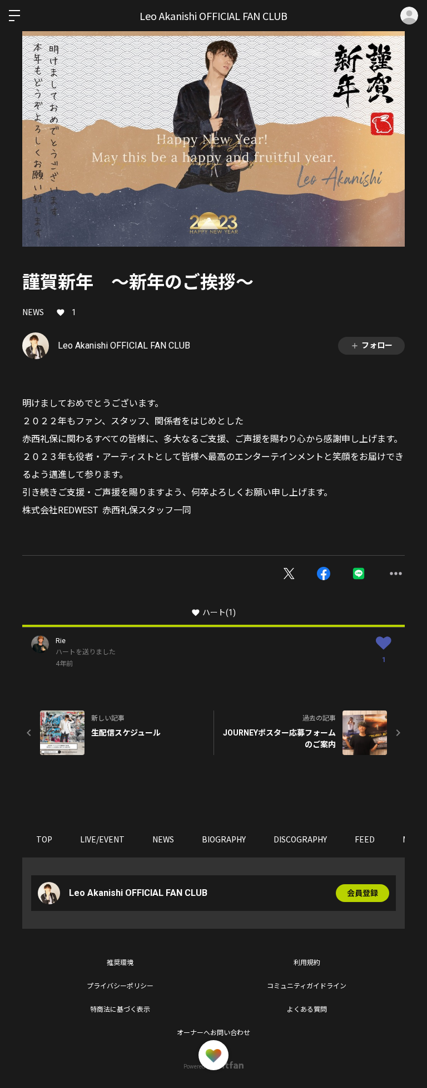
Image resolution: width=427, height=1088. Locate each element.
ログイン (409, 15)
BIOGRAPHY (224, 839)
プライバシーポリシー (120, 986)
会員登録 (362, 893)
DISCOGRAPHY (300, 839)
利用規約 (307, 963)
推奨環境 (120, 963)
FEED (365, 839)
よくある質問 (307, 1009)
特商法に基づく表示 (120, 1009)
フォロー (377, 345)
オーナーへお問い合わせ (213, 1033)
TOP (44, 839)
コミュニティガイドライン (306, 986)
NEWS (33, 311)
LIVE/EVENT (102, 839)
